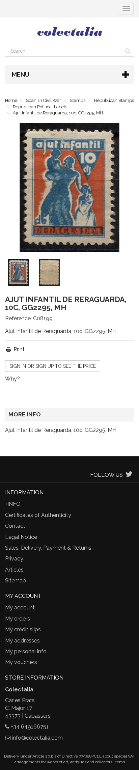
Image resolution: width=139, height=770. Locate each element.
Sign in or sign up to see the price (52, 366)
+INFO (13, 504)
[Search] (127, 51)
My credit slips (23, 629)
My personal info (26, 651)
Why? (12, 379)
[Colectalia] (69, 31)
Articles (14, 570)
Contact (15, 526)
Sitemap (15, 580)
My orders (17, 618)
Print (18, 349)
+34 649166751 (30, 726)
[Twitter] (129, 475)
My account (20, 607)
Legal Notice (21, 537)
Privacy (14, 558)
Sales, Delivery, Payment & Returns (48, 548)
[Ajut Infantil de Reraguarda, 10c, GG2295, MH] (20, 273)
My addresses (22, 640)
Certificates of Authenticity (38, 515)
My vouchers (21, 662)
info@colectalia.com (37, 738)
